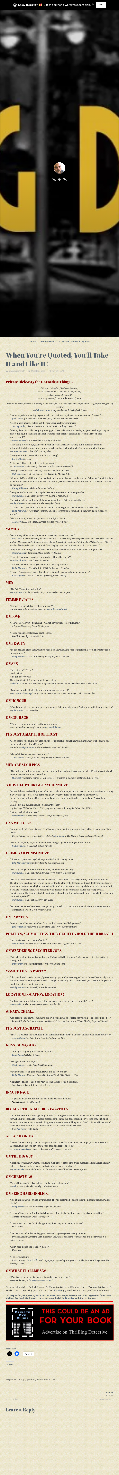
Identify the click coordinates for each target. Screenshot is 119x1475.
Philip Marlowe (27, 747)
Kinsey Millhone (19, 488)
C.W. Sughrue (18, 575)
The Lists (39, 1380)
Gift (100, 5)
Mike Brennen (18, 553)
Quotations (31, 1380)
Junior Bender (18, 1169)
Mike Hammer (18, 816)
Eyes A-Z (32, 342)
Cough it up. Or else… (103, 1399)
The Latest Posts (46, 342)
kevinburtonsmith (17, 371)
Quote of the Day (13, 1399)
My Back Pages (19, 1380)
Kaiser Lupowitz (19, 451)
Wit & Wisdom (49, 1380)
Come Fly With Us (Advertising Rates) (74, 342)
